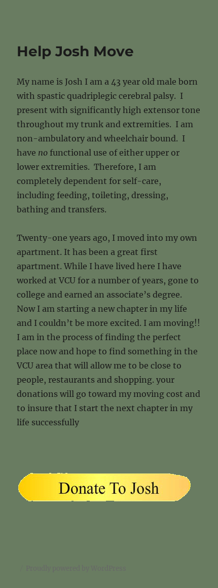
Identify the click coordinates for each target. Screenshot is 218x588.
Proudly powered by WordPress (76, 568)
